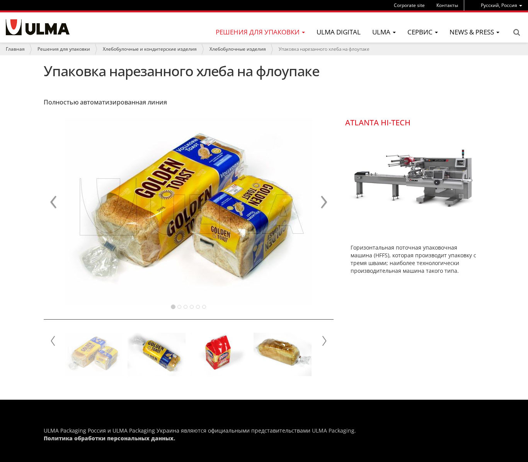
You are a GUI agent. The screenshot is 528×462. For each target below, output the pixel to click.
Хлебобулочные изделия (237, 49)
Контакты (447, 5)
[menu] (501, 5)
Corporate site (409, 5)
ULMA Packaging (333, 430)
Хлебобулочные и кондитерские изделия (150, 49)
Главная (15, 49)
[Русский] (38, 27)
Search (516, 32)
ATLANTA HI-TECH (377, 122)
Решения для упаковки (63, 49)
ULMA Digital (339, 31)
